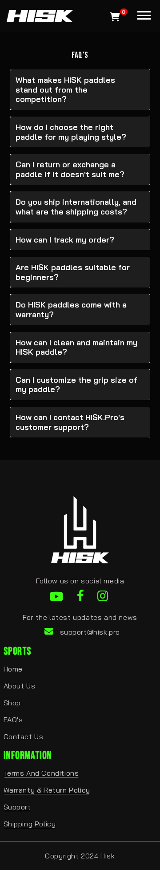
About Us (20, 685)
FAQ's (13, 719)
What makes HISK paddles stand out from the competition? (65, 89)
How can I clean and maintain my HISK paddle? (76, 347)
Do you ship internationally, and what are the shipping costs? (76, 207)
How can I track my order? (65, 240)
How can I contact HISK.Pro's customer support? (70, 422)
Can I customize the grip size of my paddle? (76, 385)
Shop (12, 702)
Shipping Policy (30, 823)
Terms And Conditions (41, 773)
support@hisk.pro (90, 631)
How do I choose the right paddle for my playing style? (71, 132)
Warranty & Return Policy (47, 789)
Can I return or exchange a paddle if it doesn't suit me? (70, 169)
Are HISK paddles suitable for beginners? (73, 272)
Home (13, 668)
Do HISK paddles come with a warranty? (71, 309)
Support (17, 806)
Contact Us (24, 736)
